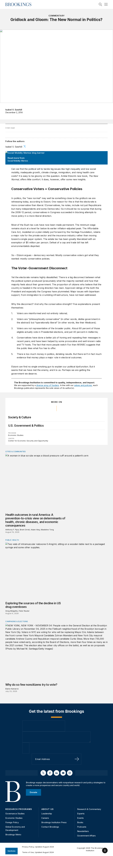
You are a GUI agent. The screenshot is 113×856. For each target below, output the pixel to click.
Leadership (46, 813)
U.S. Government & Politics (26, 425)
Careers (45, 818)
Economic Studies (15, 435)
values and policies (83, 385)
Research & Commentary (89, 809)
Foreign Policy (12, 822)
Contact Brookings (50, 826)
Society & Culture (19, 417)
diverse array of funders (47, 385)
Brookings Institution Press (54, 822)
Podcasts (81, 826)
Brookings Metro (13, 834)
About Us (47, 809)
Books (80, 822)
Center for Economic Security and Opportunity (28, 441)
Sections (11, 851)
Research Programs (18, 809)
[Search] (100, 4)
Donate (33, 792)
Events (80, 818)
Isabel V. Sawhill (13, 109)
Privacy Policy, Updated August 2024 (38, 847)
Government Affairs (86, 835)
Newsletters (83, 831)
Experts (80, 813)
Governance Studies (15, 813)
